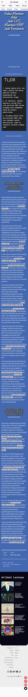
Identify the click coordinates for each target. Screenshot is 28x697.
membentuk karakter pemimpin (12, 372)
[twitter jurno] (13, 671)
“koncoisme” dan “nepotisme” (11, 538)
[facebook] (25, 681)
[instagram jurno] (8, 671)
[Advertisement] (14, 51)
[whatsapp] (25, 685)
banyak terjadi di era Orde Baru (11, 441)
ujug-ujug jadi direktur (17, 542)
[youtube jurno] (17, 671)
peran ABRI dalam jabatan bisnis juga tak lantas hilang (12, 448)
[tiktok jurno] (20, 671)
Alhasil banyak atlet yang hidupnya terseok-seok (12, 248)
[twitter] (25, 678)
